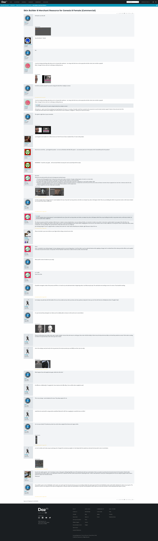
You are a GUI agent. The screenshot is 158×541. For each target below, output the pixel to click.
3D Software (16, 2)
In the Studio (99, 511)
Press (86, 519)
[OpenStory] (28, 139)
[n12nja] (28, 474)
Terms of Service (85, 535)
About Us (87, 517)
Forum (98, 517)
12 (126, 13)
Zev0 (26, 22)
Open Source (75, 527)
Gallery (98, 514)
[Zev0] (28, 18)
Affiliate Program (76, 522)
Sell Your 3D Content (77, 519)
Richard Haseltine (27, 238)
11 (124, 13)
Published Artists (112, 517)
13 (128, 13)
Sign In (25, 501)
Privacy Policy (91, 535)
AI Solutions (45, 2)
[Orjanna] (28, 66)
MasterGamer (27, 156)
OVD (25, 181)
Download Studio (145, 2)
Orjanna (26, 69)
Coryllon (26, 306)
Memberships (38, 2)
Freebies (110, 514)
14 (129, 13)
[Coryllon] (28, 302)
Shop (11, 2)
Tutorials (74, 514)
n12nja (26, 478)
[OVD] (28, 178)
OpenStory (27, 143)
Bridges (86, 525)
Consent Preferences (77, 530)
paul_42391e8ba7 (28, 44)
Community (30, 2)
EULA (96, 535)
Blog (86, 514)
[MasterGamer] (28, 152)
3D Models (24, 2)
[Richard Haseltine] (28, 234)
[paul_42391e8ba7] (28, 40)
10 (122, 13)
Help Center (75, 517)
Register (30, 501)
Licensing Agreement (77, 535)
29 (132, 13)
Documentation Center (77, 525)
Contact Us (75, 511)
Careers (86, 522)
